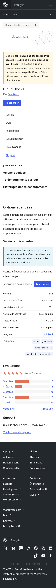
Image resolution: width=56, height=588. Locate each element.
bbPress (9, 520)
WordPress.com (13, 509)
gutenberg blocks (43, 348)
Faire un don (38, 489)
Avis (8, 122)
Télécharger (12, 102)
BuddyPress (11, 526)
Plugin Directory (11, 14)
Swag (34, 494)
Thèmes (34, 457)
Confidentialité (11, 468)
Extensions (36, 462)
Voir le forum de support (17, 432)
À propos (8, 451)
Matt (7, 515)
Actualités (8, 457)
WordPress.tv (12, 499)
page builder (32, 354)
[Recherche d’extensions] (36, 25)
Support (10, 155)
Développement (15, 138)
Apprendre (9, 478)
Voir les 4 (48, 334)
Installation (12, 130)
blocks (36, 341)
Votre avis (9, 408)
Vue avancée (13, 146)
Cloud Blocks (13, 89)
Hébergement (11, 462)
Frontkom (13, 94)
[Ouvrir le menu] (51, 4)
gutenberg (47, 341)
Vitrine (33, 451)
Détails (10, 114)
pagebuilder (46, 354)
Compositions (37, 468)
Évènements (37, 483)
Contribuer (35, 478)
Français (15, 540)
